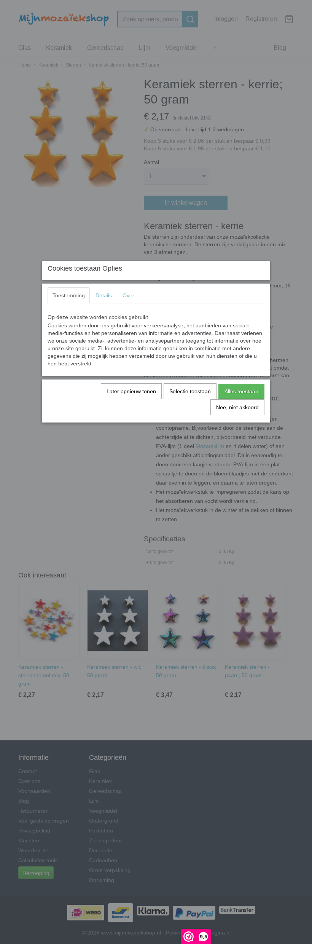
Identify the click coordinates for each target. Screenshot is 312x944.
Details (104, 295)
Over (128, 295)
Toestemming (69, 295)
